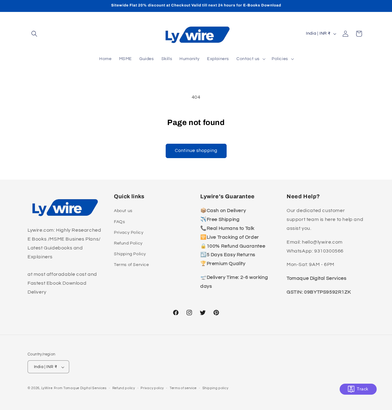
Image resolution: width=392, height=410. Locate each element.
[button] (34, 33)
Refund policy (123, 388)
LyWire (47, 388)
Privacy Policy (128, 232)
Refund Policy (128, 243)
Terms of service (183, 388)
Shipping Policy (130, 254)
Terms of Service (131, 265)
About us (123, 211)
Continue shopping (196, 150)
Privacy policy (152, 388)
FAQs (119, 222)
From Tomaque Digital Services (80, 388)
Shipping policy (215, 388)
